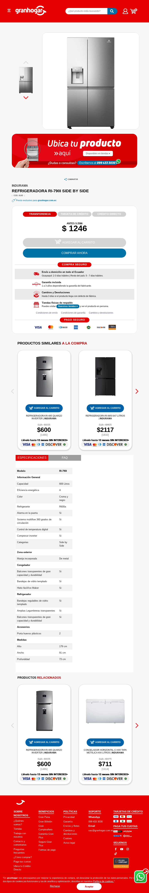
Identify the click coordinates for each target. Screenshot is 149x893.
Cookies (67, 838)
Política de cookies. (103, 881)
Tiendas (18, 828)
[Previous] (12, 390)
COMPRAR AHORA (74, 253)
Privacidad (68, 817)
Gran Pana (44, 817)
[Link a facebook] (115, 849)
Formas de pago (47, 849)
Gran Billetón (45, 821)
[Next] (136, 390)
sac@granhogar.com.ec (100, 830)
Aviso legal (69, 842)
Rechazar (55, 886)
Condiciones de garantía (73, 313)
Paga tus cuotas (22, 861)
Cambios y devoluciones (101, 313)
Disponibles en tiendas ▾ (98, 153)
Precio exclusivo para (36, 200)
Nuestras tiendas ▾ (68, 306)
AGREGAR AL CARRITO (78, 242)
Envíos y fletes (71, 826)
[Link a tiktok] (115, 853)
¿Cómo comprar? (23, 857)
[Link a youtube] (121, 849)
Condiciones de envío (47, 313)
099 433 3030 (95, 821)
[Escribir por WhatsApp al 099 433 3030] (105, 162)
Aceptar (89, 886)
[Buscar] (112, 11)
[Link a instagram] (127, 849)
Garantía (68, 821)
